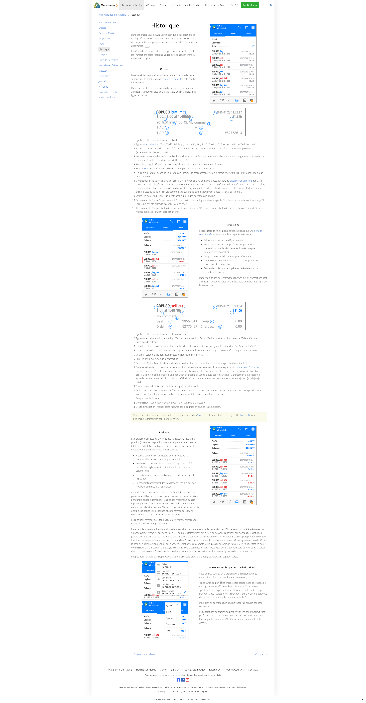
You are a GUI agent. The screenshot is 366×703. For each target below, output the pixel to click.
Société (234, 5)
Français (262, 5)
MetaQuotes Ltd (183, 691)
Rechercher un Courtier (216, 5)
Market (163, 669)
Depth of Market (107, 33)
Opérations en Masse (144, 654)
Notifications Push (108, 92)
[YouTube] (187, 680)
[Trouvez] (271, 5)
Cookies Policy (205, 699)
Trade (101, 44)
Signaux (175, 669)
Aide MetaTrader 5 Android (112, 14)
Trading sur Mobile (146, 669)
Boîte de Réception (108, 60)
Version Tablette (107, 97)
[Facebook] (178, 680)
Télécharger (150, 5)
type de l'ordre (151, 144)
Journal (102, 81)
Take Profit (245, 415)
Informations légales (199, 691)
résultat (146, 168)
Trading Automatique (194, 669)
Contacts (253, 669)
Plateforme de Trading (131, 5)
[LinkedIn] (183, 680)
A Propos (103, 86)
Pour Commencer (108, 22)
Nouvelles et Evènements (111, 65)
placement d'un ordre (241, 180)
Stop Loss (202, 415)
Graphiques (105, 38)
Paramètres (104, 76)
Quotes (102, 27)
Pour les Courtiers (192, 5)
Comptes (103, 54)
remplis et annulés (173, 79)
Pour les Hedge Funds (170, 5)
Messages (104, 70)
